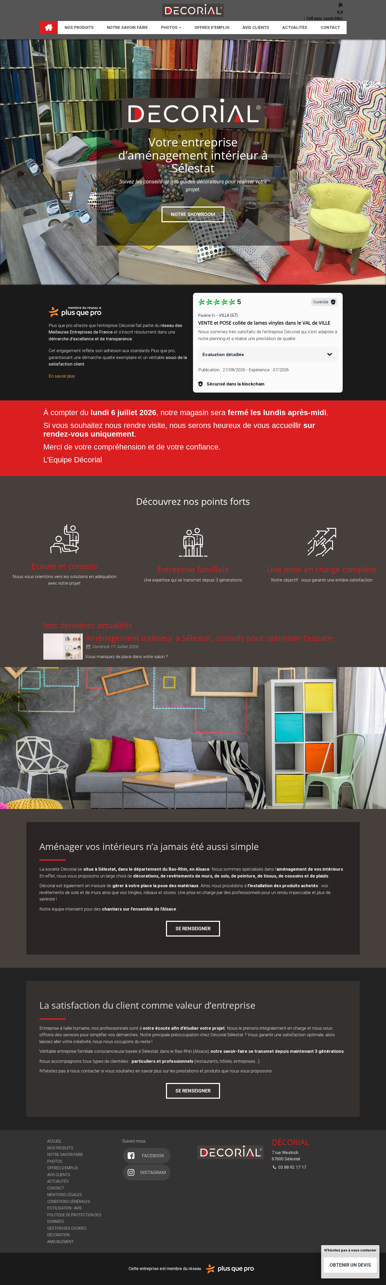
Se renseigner (193, 928)
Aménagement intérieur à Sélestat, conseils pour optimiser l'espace (209, 637)
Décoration (58, 1235)
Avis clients (255, 27)
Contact (330, 27)
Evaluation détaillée (223, 354)
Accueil (48, 27)
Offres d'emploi (212, 27)
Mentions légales (64, 1195)
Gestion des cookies (66, 1228)
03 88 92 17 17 (291, 1167)
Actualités (294, 27)
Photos (170, 27)
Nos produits (79, 27)
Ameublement (60, 1242)
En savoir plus (62, 376)
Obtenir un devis (350, 1265)
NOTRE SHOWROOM (193, 214)
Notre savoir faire (127, 27)
